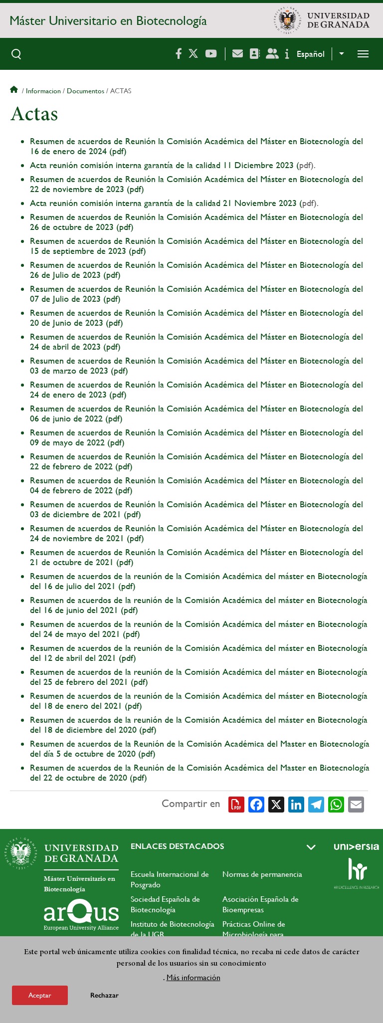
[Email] (356, 804)
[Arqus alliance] (81, 915)
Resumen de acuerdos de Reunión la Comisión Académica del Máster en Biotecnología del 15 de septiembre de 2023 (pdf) (196, 245)
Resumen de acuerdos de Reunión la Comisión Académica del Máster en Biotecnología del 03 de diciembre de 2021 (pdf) (196, 509)
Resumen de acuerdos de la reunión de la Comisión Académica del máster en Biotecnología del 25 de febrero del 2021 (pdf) (199, 676)
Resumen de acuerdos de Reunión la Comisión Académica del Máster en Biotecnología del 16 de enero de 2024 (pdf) (196, 146)
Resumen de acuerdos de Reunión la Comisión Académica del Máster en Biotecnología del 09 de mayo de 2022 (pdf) (196, 437)
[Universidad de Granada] (322, 20)
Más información (193, 977)
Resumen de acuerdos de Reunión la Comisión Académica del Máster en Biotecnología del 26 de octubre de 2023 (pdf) (196, 221)
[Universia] (356, 847)
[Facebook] (256, 804)
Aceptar (39, 995)
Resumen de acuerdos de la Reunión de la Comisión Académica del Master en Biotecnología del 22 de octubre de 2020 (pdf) (200, 772)
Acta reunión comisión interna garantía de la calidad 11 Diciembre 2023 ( (164, 165)
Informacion (43, 91)
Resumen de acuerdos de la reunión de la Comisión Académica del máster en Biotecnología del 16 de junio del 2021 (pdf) (199, 605)
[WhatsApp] (336, 804)
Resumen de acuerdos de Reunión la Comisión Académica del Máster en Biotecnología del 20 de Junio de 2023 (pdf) (196, 317)
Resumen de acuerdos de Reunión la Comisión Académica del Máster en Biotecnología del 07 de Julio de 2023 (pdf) (196, 293)
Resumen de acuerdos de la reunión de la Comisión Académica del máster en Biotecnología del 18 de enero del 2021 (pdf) (199, 700)
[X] (276, 804)
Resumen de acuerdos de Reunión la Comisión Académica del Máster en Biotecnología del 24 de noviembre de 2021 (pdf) (196, 533)
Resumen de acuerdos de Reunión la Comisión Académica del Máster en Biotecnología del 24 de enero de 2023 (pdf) (196, 389)
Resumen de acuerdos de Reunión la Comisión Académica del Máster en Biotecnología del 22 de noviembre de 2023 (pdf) (196, 184)
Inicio (15, 91)
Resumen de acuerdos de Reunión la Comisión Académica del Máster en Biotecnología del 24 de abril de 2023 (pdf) (196, 341)
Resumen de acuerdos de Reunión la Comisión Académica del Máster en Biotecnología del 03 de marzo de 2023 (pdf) (196, 365)
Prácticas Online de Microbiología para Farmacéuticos (253, 934)
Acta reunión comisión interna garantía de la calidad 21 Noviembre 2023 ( (166, 203)
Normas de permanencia (262, 874)
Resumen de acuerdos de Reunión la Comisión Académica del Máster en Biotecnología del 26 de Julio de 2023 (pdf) (196, 269)
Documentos (85, 91)
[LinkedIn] (296, 804)
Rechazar (104, 995)
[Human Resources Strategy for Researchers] (356, 873)
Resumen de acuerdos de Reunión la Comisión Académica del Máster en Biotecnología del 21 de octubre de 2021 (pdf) (196, 557)
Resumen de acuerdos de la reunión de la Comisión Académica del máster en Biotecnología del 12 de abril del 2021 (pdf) (199, 652)
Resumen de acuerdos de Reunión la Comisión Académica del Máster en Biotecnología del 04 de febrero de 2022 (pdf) (196, 485)
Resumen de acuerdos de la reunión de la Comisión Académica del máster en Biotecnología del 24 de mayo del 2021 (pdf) (199, 628)
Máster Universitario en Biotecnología (108, 20)
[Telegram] (316, 804)
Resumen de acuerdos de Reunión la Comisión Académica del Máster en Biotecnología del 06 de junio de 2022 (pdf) (196, 413)
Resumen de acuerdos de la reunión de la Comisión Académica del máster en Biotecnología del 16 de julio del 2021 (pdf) (199, 581)
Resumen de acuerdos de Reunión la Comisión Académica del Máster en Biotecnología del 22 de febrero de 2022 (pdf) (196, 461)
